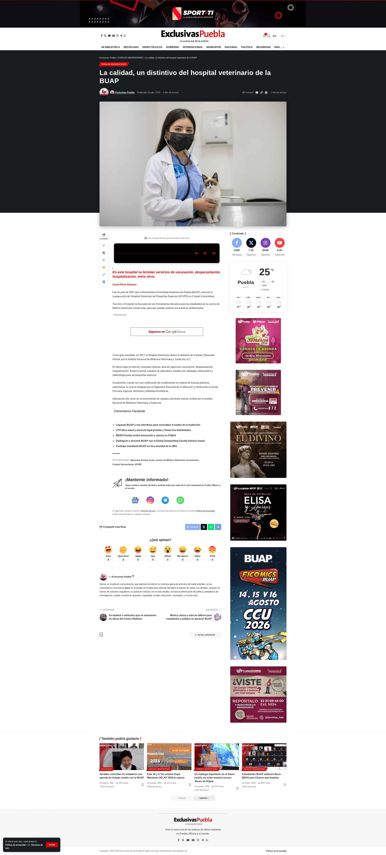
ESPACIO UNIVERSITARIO (114, 64)
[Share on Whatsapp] (103, 259)
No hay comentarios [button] (206, 635)
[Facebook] (101, 35)
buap (151, 460)
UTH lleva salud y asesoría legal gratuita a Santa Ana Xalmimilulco (153, 430)
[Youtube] (279, 247)
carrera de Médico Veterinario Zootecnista (177, 460)
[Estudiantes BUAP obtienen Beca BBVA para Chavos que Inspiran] (264, 756)
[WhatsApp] (125, 35)
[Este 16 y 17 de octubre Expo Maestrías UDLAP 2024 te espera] (169, 756)
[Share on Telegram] (218, 527)
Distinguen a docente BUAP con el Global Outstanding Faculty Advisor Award (160, 441)
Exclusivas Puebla (124, 92)
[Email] (257, 92)
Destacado (106, 769)
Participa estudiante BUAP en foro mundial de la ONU (146, 446)
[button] (52, 844)
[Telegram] (121, 35)
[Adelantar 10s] (214, 253)
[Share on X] (103, 252)
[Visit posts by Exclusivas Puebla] (104, 92)
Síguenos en (157, 331)
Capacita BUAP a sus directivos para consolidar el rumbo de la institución (158, 425)
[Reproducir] (205, 253)
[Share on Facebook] (103, 245)
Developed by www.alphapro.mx (173, 851)
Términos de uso (148, 511)
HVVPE (138, 464)
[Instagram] (117, 35)
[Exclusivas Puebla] (193, 36)
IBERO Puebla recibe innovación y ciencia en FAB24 (146, 435)
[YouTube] (109, 35)
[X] (105, 35)
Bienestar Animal (139, 460)
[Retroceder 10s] (196, 253)
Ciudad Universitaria (122, 464)
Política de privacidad (15, 845)
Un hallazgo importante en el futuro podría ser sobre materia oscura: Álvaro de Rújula (215, 777)
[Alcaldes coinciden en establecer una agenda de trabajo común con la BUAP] (122, 756)
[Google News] (113, 35)
